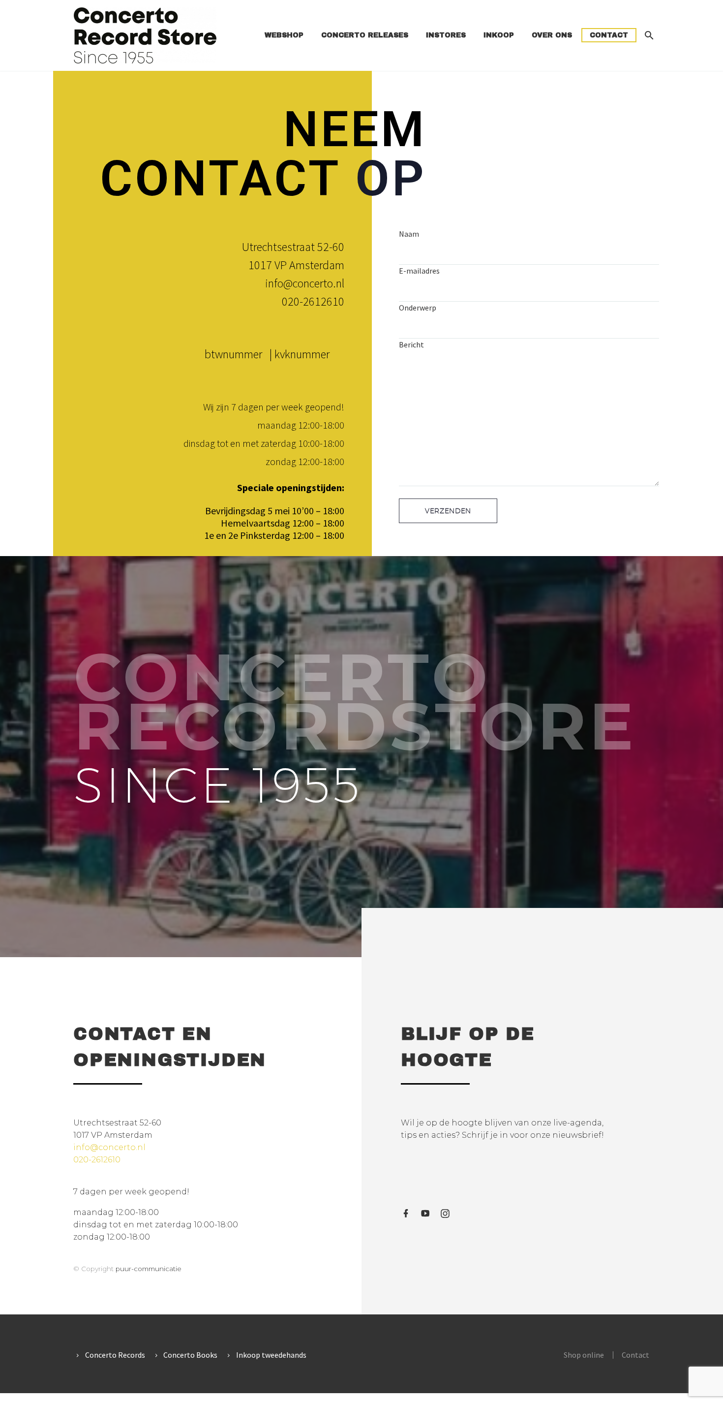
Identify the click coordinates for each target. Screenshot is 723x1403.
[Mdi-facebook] (406, 1213)
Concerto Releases (364, 35)
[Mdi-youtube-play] (425, 1213)
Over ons (552, 35)
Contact (609, 35)
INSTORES (446, 35)
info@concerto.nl (304, 283)
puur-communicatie (148, 1269)
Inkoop (498, 35)
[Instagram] (445, 1213)
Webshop (284, 35)
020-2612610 (313, 301)
